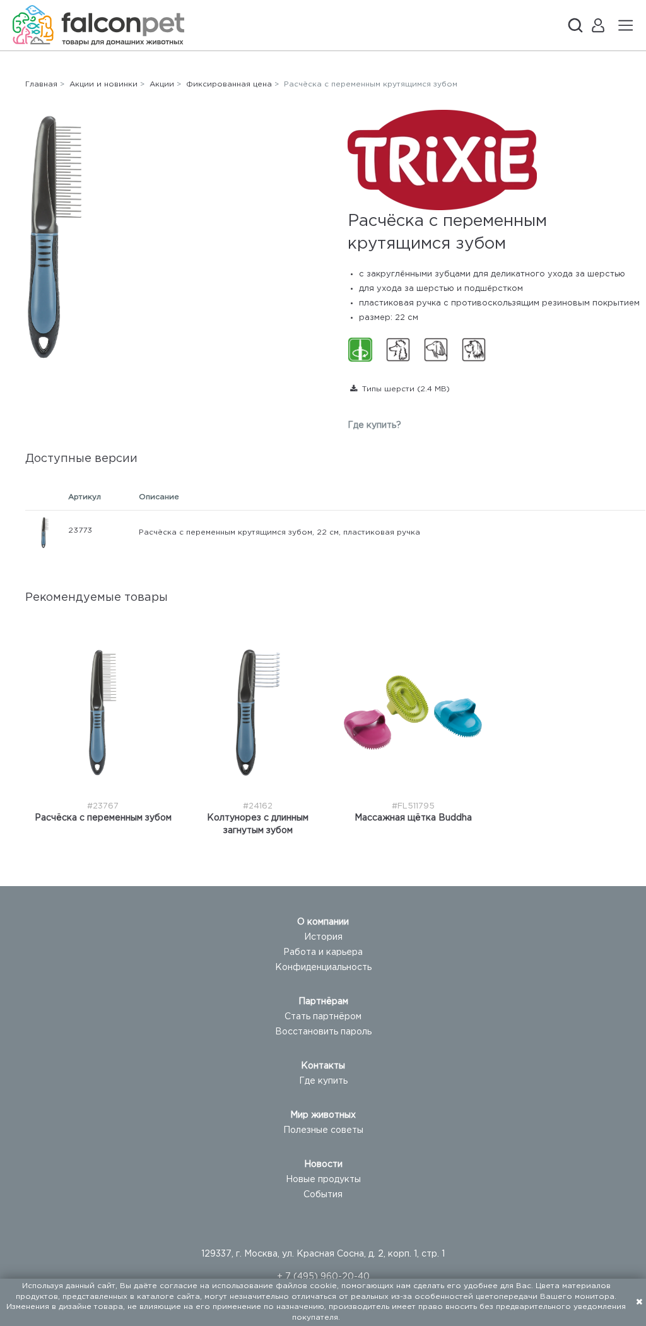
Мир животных (323, 1115)
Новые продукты (323, 1179)
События (323, 1195)
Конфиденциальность (323, 967)
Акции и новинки (103, 84)
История (323, 937)
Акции (162, 84)
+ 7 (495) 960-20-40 (323, 1277)
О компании (323, 922)
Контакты (323, 1066)
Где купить (323, 1081)
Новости (323, 1164)
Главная (41, 84)
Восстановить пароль (323, 1032)
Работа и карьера (323, 952)
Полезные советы (323, 1130)
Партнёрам (323, 1001)
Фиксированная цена (229, 84)
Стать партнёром (323, 1017)
